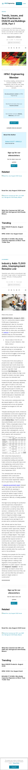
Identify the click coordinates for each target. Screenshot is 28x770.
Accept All (14, 767)
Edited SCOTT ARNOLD (14, 37)
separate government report (11, 485)
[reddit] (16, 48)
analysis (6, 332)
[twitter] (14, 48)
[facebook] (9, 48)
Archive (4, 11)
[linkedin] (11, 48)
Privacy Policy (16, 763)
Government (5, 259)
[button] (3, 4)
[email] (19, 48)
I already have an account (14, 128)
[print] (25, 48)
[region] (14, 764)
